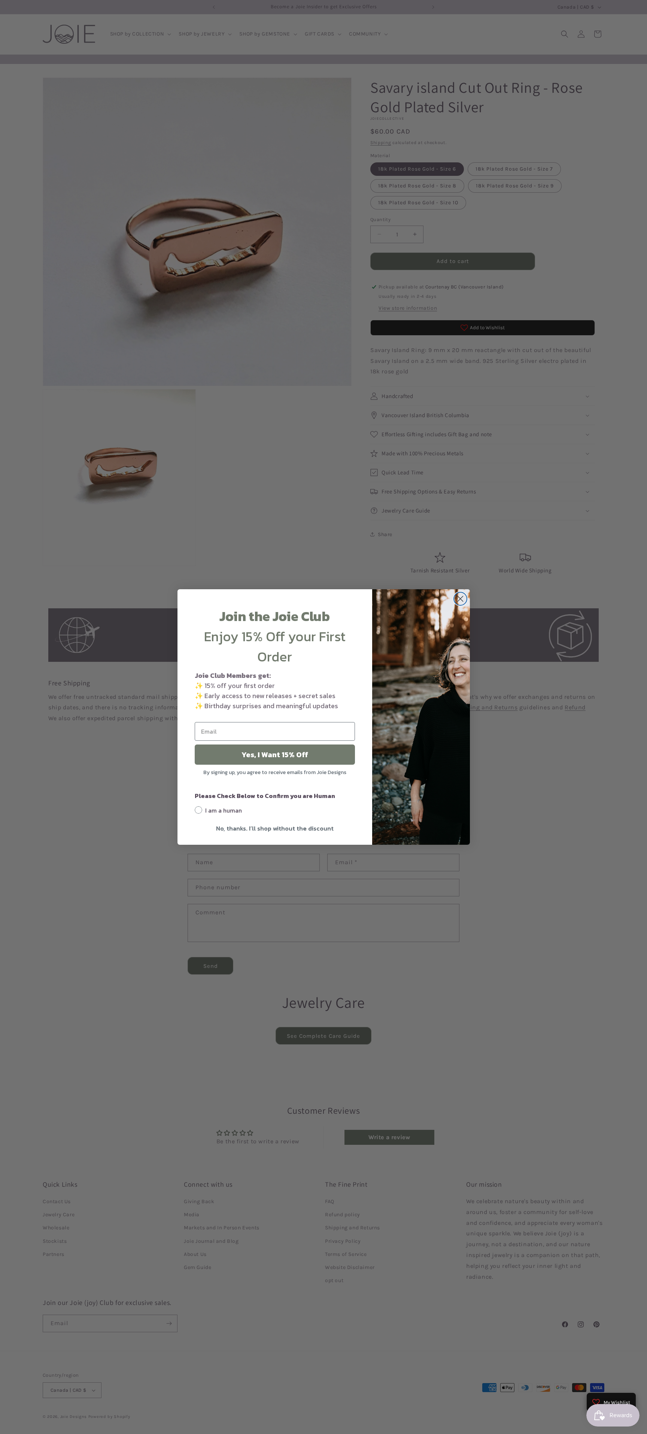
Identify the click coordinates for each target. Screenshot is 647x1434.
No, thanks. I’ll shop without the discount (275, 828)
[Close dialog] (460, 598)
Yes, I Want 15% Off (275, 754)
